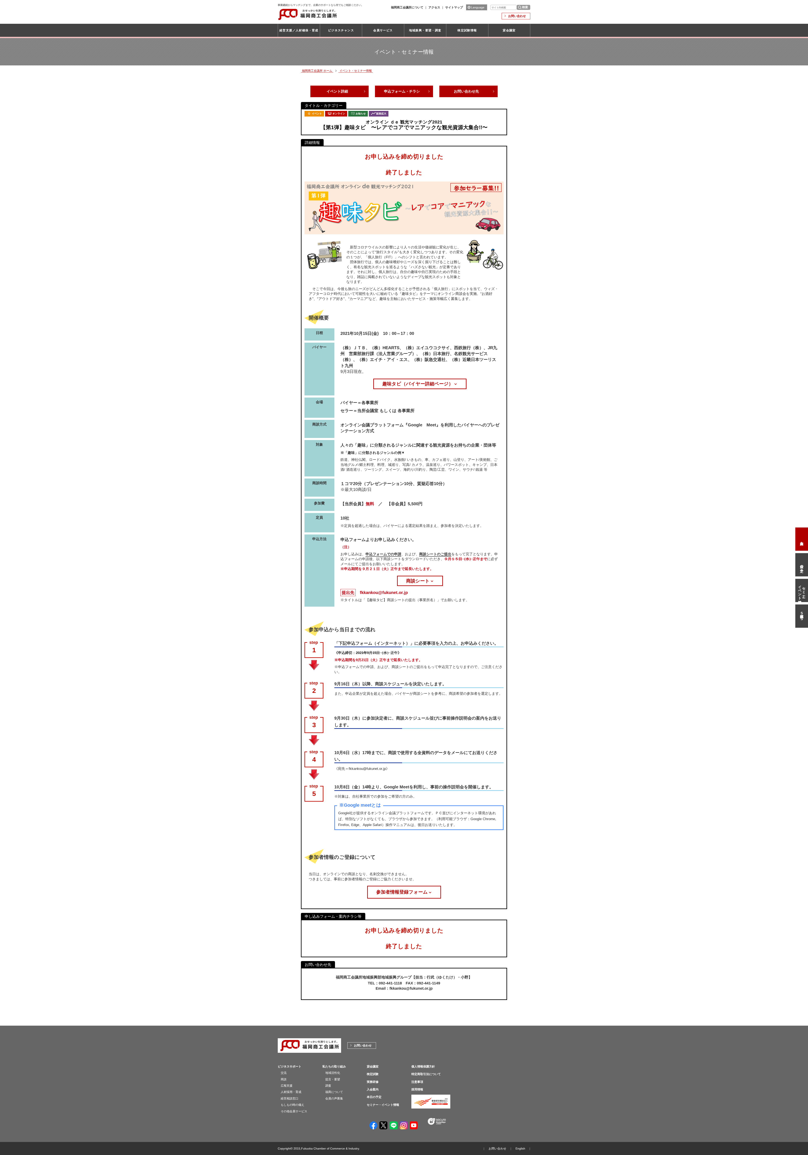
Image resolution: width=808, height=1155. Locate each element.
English (520, 1148)
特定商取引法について (426, 1074)
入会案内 (801, 539)
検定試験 (373, 1074)
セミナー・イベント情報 (802, 590)
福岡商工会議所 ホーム (317, 70)
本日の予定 (802, 565)
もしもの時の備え (292, 1104)
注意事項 (417, 1081)
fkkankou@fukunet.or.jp (384, 592)
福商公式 (801, 616)
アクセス (434, 7)
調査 (328, 1085)
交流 (284, 1072)
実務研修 (373, 1081)
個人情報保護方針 (423, 1066)
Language (477, 7)
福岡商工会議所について (407, 7)
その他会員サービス (294, 1111)
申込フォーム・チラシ (402, 91)
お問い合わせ (517, 16)
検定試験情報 (467, 30)
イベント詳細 (337, 91)
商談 (284, 1079)
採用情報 (417, 1089)
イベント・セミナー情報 (355, 70)
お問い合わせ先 (466, 91)
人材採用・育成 (291, 1092)
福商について (334, 1092)
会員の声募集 (334, 1098)
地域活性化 (332, 1072)
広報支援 (286, 1085)
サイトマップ (454, 7)
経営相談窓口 (289, 1098)
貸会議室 (509, 30)
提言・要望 (332, 1079)
